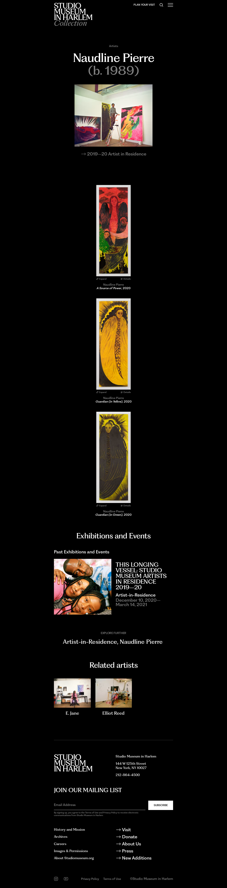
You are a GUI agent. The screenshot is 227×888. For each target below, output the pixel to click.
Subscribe (161, 805)
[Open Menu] (170, 5)
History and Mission (69, 830)
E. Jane (72, 713)
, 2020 (114, 288)
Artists (113, 46)
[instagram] (56, 879)
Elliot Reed (113, 713)
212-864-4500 (128, 775)
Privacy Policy (90, 879)
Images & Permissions (71, 851)
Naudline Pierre (141, 641)
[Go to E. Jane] (72, 693)
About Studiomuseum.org (74, 858)
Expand (102, 279)
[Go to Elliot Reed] (113, 693)
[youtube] (66, 879)
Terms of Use (112, 879)
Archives (60, 837)
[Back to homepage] (73, 11)
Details (127, 279)
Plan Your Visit (144, 4)
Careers (60, 844)
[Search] (161, 5)
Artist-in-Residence (90, 641)
